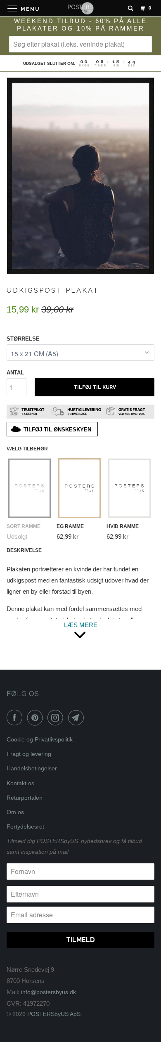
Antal (15, 372)
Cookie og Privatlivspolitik (40, 739)
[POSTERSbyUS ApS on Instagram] (56, 717)
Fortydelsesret (25, 826)
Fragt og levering (29, 754)
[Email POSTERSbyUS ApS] (77, 717)
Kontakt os (20, 783)
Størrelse (23, 339)
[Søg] (130, 8)
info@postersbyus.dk (48, 992)
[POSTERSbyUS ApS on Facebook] (16, 717)
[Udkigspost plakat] (80, 175)
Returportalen (25, 797)
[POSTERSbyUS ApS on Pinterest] (36, 717)
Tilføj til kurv (94, 387)
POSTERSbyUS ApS (53, 1014)
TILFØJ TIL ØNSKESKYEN (57, 429)
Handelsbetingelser (32, 768)
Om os (15, 812)
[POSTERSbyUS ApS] (80, 8)
